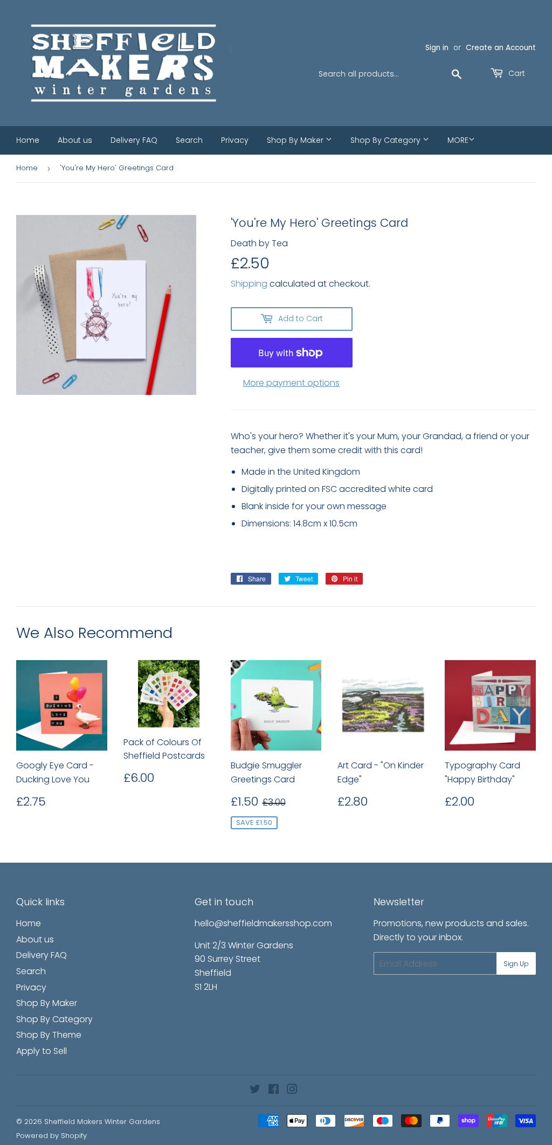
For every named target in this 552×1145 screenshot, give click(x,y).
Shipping (249, 283)
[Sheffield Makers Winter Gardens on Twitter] (255, 1090)
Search (189, 140)
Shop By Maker (296, 140)
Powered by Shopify (51, 1135)
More (457, 140)
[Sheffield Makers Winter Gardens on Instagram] (292, 1090)
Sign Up (516, 963)
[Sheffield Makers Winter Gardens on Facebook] (273, 1090)
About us (75, 140)
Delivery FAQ (134, 140)
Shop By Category (386, 140)
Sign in (436, 48)
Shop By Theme (48, 1035)
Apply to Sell (41, 1051)
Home (27, 140)
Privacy (235, 140)
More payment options (291, 383)
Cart (515, 73)
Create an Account (501, 48)
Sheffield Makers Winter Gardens (102, 1121)
